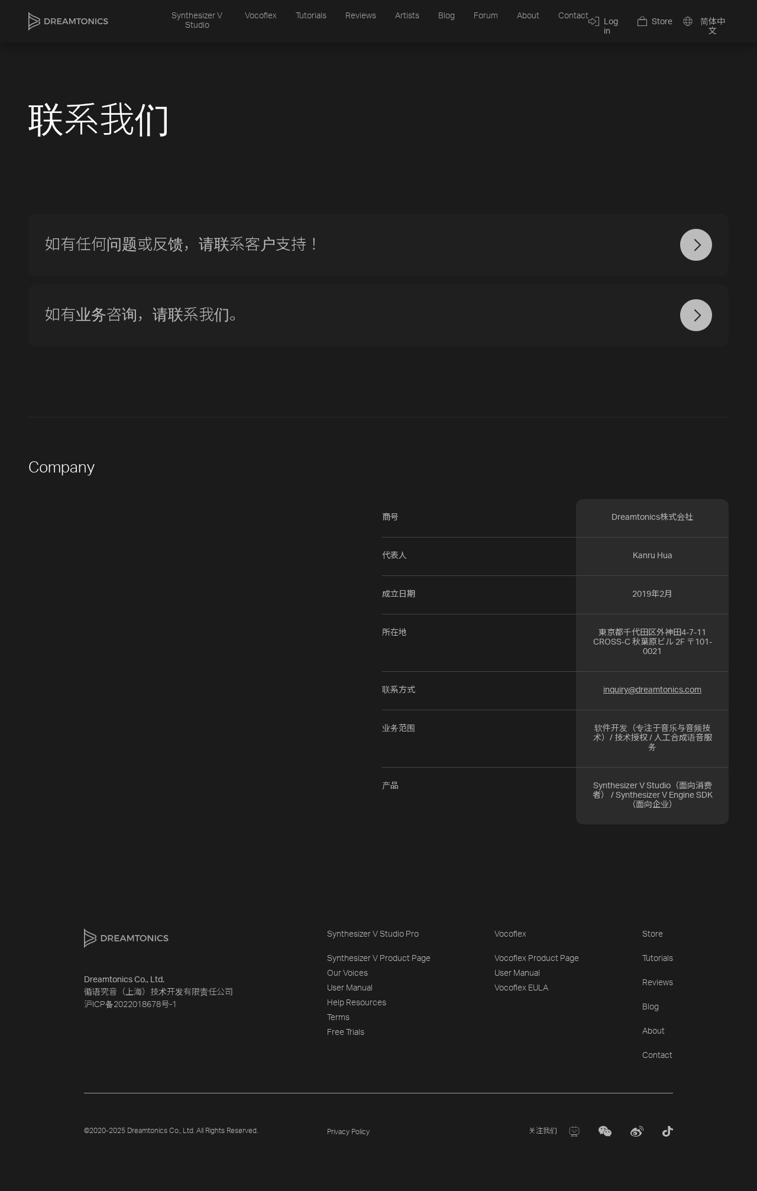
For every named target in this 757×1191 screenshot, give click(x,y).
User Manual (350, 988)
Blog (446, 16)
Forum (486, 16)
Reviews (360, 16)
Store (652, 934)
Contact (573, 16)
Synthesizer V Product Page (379, 958)
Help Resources (356, 1003)
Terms (338, 1018)
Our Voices (347, 973)
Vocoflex (261, 16)
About (528, 16)
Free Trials (345, 1032)
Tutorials (311, 16)
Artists (407, 16)
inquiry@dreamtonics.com (652, 690)
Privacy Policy (348, 1131)
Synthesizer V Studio (197, 21)
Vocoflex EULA (521, 988)
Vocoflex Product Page (536, 958)
